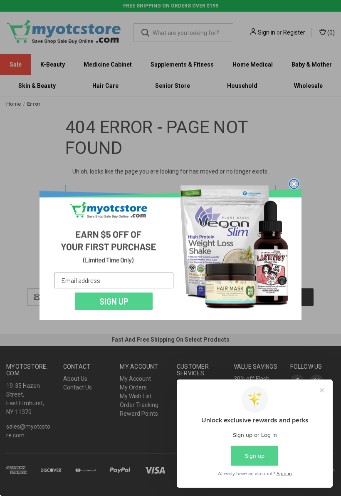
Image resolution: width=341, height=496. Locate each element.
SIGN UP (113, 301)
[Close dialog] (294, 184)
